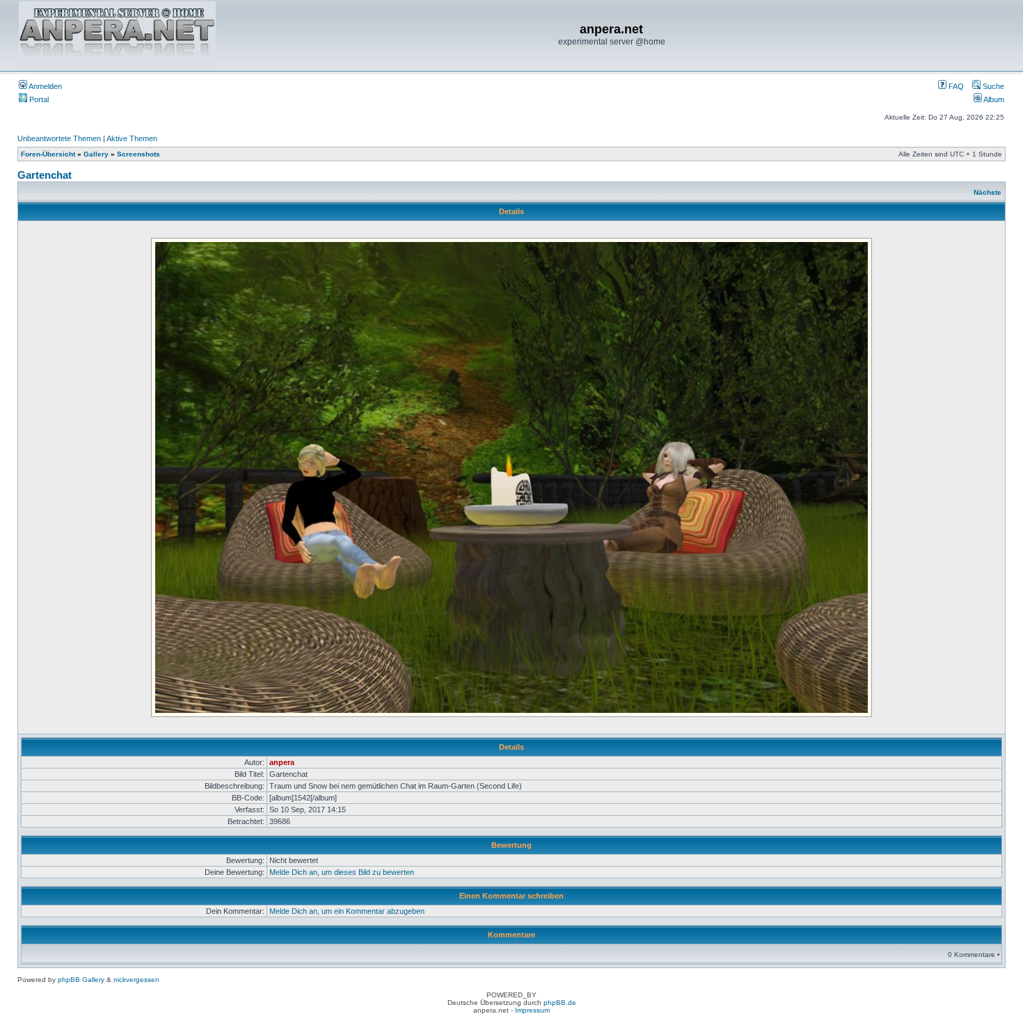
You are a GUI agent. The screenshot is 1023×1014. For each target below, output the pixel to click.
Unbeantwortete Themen (59, 138)
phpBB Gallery (81, 979)
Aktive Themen (131, 138)
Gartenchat (44, 175)
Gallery (96, 154)
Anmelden (44, 86)
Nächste (987, 192)
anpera (281, 762)
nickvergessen (136, 979)
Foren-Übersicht (48, 154)
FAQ (955, 86)
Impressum (532, 1010)
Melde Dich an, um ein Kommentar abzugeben (347, 911)
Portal (38, 99)
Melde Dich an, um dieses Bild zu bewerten (341, 872)
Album (993, 99)
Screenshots (138, 154)
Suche (992, 86)
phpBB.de (560, 1002)
